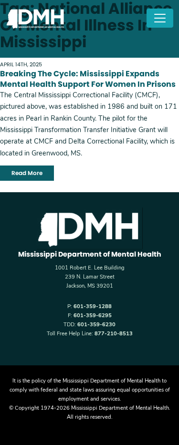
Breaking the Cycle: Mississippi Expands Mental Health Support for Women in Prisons (88, 79)
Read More (26, 173)
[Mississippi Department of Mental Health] (36, 18)
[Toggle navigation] (160, 18)
